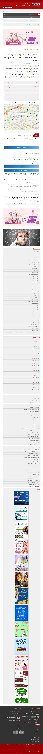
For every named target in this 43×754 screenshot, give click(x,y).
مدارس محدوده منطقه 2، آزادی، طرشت (33, 326)
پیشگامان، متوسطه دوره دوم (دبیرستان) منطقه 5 (32, 465)
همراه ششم (33, 744)
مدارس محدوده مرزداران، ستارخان (34, 324)
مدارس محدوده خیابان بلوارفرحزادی (34, 274)
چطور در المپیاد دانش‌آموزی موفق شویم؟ (14, 720)
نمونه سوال (29, 744)
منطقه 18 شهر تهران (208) (35, 384)
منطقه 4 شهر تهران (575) (35, 351)
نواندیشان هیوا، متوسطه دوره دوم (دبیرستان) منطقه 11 (31, 463)
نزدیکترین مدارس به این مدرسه (21, 99)
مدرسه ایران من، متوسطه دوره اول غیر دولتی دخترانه (30, 132)
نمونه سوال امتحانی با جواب (35, 17)
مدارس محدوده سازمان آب (35, 284)
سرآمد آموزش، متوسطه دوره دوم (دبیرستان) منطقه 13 (31, 409)
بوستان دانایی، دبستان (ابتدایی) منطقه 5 (33, 461)
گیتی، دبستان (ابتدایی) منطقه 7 (34, 419)
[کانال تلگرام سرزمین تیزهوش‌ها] (22, 733)
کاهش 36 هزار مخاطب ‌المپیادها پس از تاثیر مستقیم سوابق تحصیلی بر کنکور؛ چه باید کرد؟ (30, 717)
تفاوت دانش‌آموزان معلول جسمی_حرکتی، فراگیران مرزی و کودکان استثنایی (12, 718)
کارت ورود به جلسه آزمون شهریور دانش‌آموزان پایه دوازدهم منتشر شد (31, 714)
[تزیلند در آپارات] (20, 733)
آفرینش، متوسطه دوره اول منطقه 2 (34, 476)
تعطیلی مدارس (38, 746)
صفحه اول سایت (38, 744)
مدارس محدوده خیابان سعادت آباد (34, 280)
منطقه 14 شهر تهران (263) (35, 375)
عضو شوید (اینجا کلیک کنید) (11, 76)
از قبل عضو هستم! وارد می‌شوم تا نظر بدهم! (21, 170)
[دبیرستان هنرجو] (21, 37)
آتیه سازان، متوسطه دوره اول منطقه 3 (34, 415)
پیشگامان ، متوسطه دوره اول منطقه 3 (34, 438)
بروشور (24, 135)
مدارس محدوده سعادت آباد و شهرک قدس (33, 289)
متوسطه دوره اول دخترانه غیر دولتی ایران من (30, 49)
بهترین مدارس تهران (36, 398)
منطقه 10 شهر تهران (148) (35, 365)
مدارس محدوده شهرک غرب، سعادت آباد (33, 301)
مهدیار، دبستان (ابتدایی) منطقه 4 (34, 467)
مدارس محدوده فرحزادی (36, 311)
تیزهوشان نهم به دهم (20, 749)
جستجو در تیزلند (8, 7)
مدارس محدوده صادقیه (36, 305)
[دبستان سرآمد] (21, 530)
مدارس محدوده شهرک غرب (35, 299)
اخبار (19, 135)
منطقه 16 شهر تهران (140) (35, 380)
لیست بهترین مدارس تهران (21, 147)
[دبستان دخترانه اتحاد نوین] (21, 662)
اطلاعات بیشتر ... (6, 14)
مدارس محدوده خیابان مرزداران (35, 282)
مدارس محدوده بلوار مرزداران (35, 268)
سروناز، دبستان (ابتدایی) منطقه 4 (34, 469)
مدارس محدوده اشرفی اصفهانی (35, 253)
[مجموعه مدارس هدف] (21, 580)
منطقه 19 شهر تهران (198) (35, 387)
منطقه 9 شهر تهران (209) (35, 363)
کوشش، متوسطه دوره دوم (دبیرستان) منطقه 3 (32, 472)
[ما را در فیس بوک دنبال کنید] (14, 733)
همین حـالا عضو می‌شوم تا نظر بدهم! (21, 166)
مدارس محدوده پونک (36, 270)
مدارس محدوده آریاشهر (36, 251)
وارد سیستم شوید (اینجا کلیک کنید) (28, 76)
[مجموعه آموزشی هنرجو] (21, 679)
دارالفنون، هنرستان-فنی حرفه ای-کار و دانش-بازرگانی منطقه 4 (30, 428)
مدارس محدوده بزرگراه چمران (35, 258)
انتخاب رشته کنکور (37, 751)
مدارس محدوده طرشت (36, 307)
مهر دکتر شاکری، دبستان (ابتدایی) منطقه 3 (33, 455)
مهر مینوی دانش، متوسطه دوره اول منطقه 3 (33, 436)
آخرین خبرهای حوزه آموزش (35, 708)
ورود (7, 1)
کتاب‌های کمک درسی (31, 751)
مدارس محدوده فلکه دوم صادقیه (34, 313)
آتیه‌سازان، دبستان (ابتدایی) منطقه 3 (34, 417)
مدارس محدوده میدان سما (35, 328)
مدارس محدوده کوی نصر (35, 315)
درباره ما (38, 727)
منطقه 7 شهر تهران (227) (35, 358)
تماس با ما (37, 729)
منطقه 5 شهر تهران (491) (35, 353)
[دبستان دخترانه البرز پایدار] (21, 547)
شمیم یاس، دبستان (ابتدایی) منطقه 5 (34, 486)
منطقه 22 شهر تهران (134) (35, 389)
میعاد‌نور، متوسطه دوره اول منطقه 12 (34, 407)
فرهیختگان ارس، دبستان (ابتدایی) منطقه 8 (33, 421)
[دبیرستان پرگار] (21, 613)
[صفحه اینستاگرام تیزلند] (17, 733)
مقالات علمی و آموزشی (17, 708)
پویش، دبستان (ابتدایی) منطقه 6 (34, 426)
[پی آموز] (21, 513)
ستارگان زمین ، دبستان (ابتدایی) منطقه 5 (33, 444)
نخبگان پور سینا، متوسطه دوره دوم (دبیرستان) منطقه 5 (31, 451)
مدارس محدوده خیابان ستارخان (34, 278)
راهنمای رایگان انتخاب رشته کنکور (32, 20)
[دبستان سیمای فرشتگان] (21, 563)
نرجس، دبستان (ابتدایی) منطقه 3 (34, 424)
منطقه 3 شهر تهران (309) (35, 348)
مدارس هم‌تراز (21, 95)
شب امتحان (38, 749)
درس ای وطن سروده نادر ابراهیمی (15, 713)
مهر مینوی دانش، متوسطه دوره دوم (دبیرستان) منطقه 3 (31, 432)
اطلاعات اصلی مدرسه (21, 86)
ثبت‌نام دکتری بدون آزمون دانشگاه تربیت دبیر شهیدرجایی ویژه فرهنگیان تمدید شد (31, 720)
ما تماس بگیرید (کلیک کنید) (31, 140)
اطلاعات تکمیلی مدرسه (21, 90)
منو (3, 10)
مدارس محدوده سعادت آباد (35, 287)
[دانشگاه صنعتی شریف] (21, 498)
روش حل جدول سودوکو (16, 715)
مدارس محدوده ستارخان (35, 286)
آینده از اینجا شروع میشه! (31, 14)
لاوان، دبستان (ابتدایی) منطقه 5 (34, 440)
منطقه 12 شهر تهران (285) (35, 370)
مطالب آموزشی (9, 744)
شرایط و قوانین (37, 731)
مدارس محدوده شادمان (36, 293)
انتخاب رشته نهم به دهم (9, 749)
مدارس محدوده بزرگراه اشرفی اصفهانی (34, 255)
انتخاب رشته (15, 749)
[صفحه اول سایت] (36, 4)
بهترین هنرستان (18, 744)
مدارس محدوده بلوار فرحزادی (35, 266)
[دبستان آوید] (21, 646)
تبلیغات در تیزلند (37, 733)
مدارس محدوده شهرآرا (36, 295)
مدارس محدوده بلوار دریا (35, 262)
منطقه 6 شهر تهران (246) (35, 356)
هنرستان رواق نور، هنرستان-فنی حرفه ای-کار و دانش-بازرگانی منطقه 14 (29, 413)
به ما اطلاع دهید (10, 102)
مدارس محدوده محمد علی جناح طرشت (33, 320)
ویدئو (13, 135)
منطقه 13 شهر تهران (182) (35, 372)
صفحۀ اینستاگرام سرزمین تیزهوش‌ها (30, 24)
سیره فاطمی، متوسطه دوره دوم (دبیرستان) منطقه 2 (32, 470)
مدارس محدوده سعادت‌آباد (35, 291)
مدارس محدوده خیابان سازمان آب (34, 276)
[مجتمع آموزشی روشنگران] (21, 596)
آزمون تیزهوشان (34, 749)
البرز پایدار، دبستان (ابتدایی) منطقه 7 (34, 411)
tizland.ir (25, 752)
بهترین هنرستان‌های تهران (35, 400)
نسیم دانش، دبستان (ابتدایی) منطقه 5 (34, 484)
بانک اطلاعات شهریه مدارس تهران (34, 402)
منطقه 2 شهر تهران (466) (35, 346)
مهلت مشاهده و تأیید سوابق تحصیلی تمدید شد (32, 711)
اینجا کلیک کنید (24, 176)
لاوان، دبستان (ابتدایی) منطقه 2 (34, 442)
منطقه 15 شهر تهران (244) (35, 377)
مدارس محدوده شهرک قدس (35, 303)
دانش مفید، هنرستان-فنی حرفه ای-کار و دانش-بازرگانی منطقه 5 (30, 449)
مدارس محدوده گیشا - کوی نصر (35, 318)
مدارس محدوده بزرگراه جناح (35, 257)
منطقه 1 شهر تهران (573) (35, 343)
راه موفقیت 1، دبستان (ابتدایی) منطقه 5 (33, 482)
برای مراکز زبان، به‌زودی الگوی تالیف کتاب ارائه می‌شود (31, 722)
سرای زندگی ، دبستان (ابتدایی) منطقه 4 (33, 423)
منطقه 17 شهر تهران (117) (35, 382)
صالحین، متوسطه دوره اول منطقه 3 (34, 453)
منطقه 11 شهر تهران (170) (35, 368)
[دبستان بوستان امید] (21, 629)
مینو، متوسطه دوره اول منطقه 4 (34, 430)
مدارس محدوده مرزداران (36, 322)
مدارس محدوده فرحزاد (36, 309)
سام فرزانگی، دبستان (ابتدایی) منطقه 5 (33, 434)
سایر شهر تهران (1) (36, 341)
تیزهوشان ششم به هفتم (27, 749)
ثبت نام (4, 1)
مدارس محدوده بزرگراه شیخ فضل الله (34, 260)
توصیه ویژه (21, 82)
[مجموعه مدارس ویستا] (21, 695)
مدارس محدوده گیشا (36, 316)
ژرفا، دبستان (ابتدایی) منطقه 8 (35, 474)
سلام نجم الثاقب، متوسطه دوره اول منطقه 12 (33, 480)
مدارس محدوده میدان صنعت (35, 330)
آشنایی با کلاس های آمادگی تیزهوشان (14, 711)
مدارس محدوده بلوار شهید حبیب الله (34, 264)
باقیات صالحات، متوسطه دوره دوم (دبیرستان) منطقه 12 (31, 457)
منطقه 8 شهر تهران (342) (35, 360)
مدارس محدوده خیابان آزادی (35, 272)
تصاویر (30, 135)
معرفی (36, 135)
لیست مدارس (14, 744)
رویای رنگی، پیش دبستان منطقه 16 (34, 459)
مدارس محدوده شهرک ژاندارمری (34, 297)
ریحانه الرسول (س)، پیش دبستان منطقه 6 (33, 478)
